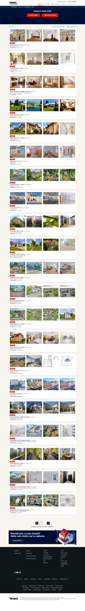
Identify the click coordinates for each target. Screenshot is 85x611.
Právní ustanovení (25, 587)
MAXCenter (40, 579)
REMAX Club (45, 562)
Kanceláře (57, 4)
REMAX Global (19, 579)
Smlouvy (60, 589)
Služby (48, 4)
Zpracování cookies (59, 585)
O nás (75, 4)
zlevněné (58, 26)
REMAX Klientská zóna (64, 579)
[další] (48, 523)
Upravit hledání (33, 15)
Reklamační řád (41, 585)
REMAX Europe (33, 579)
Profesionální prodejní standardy (57, 587)
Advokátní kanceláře (37, 589)
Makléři (52, 4)
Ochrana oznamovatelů (35, 587)
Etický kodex (24, 585)
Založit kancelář (70, 4)
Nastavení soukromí (45, 587)
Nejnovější (11, 26)
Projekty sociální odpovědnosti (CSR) (64, 563)
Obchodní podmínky (32, 585)
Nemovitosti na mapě (50, 15)
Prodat (45, 4)
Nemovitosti (40, 4)
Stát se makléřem (63, 4)
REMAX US (26, 579)
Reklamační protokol (49, 585)
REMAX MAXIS (47, 579)
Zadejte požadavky (17, 540)
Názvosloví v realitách (27, 589)
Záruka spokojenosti (46, 589)
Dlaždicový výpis (72, 26)
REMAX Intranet (55, 579)
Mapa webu (54, 589)
